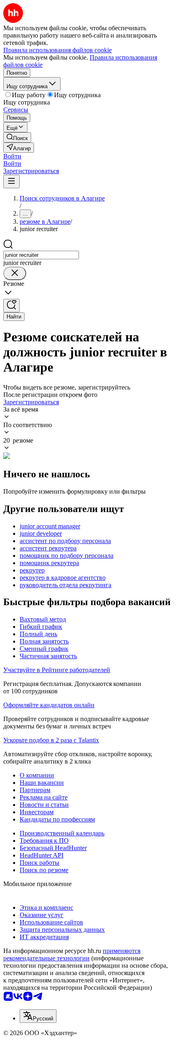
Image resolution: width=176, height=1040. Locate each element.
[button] (12, 156)
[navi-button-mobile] (11, 181)
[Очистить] (14, 273)
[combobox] (41, 255)
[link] (17, 137)
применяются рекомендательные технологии (71, 954)
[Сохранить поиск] (11, 305)
